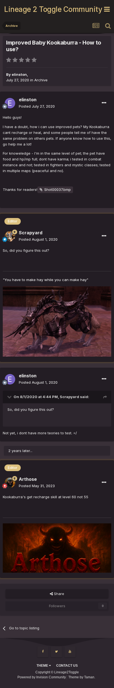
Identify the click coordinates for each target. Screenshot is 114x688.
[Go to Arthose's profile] (9, 482)
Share (58, 593)
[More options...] (104, 103)
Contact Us (67, 666)
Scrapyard (30, 232)
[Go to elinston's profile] (9, 103)
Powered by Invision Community (41, 677)
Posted (37, 106)
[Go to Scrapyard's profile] (9, 236)
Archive (41, 80)
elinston (19, 74)
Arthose (28, 479)
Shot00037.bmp (57, 189)
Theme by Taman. (81, 677)
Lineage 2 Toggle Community (53, 9)
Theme (43, 666)
